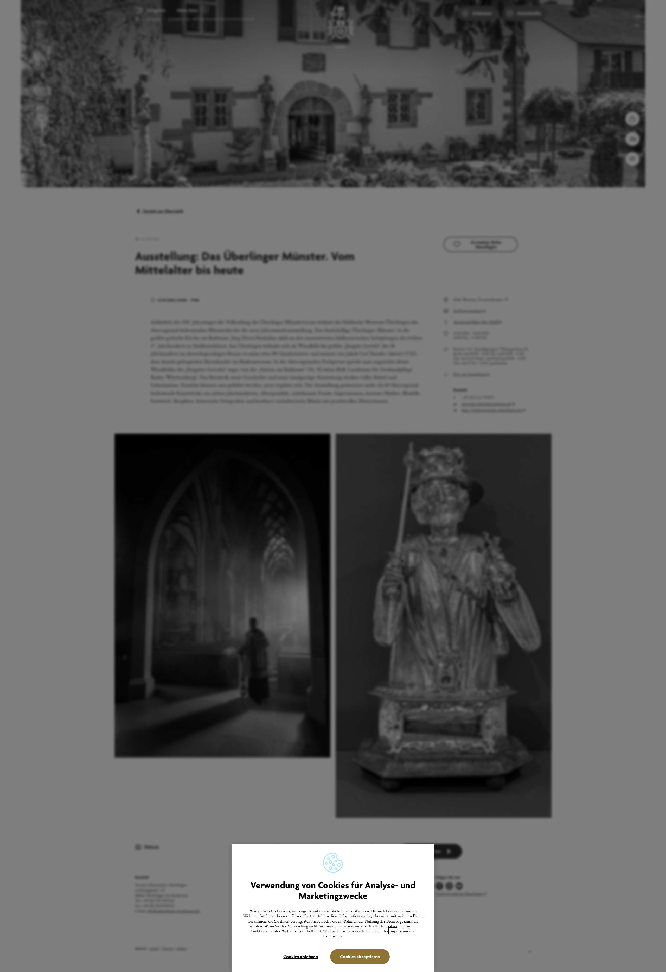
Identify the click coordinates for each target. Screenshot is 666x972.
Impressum (398, 931)
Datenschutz (332, 936)
